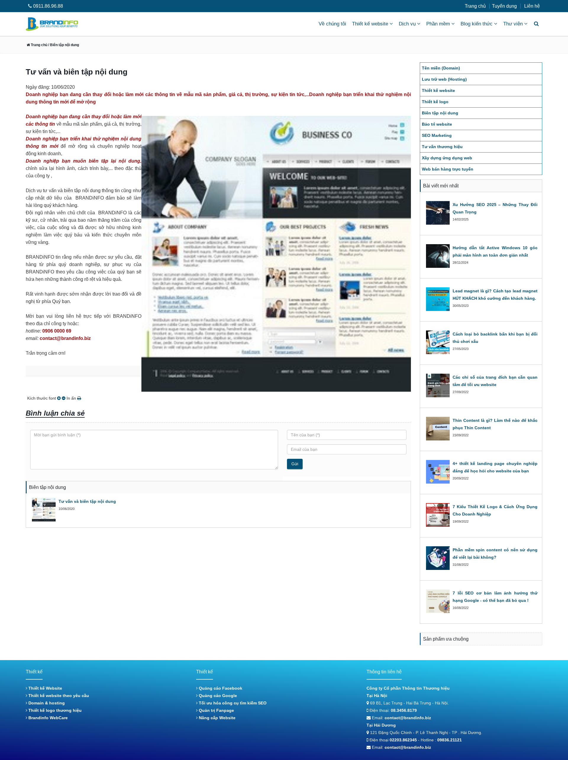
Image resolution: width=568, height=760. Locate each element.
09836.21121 (449, 740)
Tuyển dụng (504, 6)
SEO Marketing (437, 135)
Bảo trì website (437, 124)
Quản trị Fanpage (216, 710)
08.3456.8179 (404, 710)
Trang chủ (475, 6)
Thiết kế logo (435, 101)
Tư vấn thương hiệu (442, 146)
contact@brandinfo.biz (408, 717)
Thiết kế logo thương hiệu (54, 710)
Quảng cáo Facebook (220, 688)
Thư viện (513, 24)
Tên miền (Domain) (441, 68)
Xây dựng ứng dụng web (447, 157)
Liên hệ (532, 6)
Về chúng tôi (332, 24)
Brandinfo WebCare (47, 717)
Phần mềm (438, 24)
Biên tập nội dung (440, 113)
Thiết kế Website (44, 688)
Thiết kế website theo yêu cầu (58, 695)
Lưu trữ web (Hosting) (444, 79)
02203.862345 (403, 740)
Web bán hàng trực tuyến (447, 169)
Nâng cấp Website (216, 717)
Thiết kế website (370, 24)
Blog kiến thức (477, 24)
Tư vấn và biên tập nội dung (87, 501)
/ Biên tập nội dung (63, 45)
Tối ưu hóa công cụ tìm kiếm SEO (232, 703)
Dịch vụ (407, 24)
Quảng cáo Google (217, 695)
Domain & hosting (46, 703)
